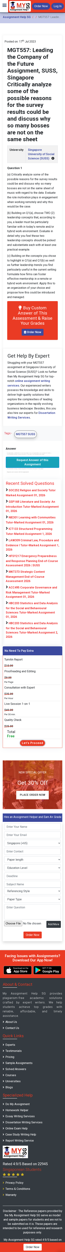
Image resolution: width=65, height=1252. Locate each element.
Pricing (9, 1057)
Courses (10, 1075)
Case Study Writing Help (20, 1134)
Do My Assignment (17, 1104)
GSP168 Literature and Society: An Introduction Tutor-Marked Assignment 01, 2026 (32, 506)
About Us (11, 1022)
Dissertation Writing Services (23, 1122)
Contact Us (12, 1028)
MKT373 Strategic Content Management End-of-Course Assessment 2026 (25, 576)
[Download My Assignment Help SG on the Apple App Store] (18, 970)
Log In (58, 6)
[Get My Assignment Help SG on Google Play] (47, 970)
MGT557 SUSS (25, 434)
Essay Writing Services (20, 1116)
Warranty (10, 1195)
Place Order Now (32, 794)
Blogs (9, 1087)
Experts (10, 1044)
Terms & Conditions (17, 1189)
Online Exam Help (16, 1128)
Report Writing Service (19, 1140)
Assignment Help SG (17, 17)
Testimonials (13, 1051)
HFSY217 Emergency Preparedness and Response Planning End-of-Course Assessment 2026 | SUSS (32, 560)
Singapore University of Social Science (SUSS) (41, 154)
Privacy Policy (14, 1182)
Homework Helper (16, 1110)
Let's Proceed (32, 743)
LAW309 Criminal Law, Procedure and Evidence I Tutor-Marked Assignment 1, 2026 (32, 545)
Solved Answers (15, 1069)
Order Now (41, 6)
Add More (53, 924)
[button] (4, 6)
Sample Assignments (18, 1063)
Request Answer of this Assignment (32, 462)
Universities (13, 1081)
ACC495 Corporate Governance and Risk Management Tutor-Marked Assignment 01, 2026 (31, 592)
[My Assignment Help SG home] (20, 6)
